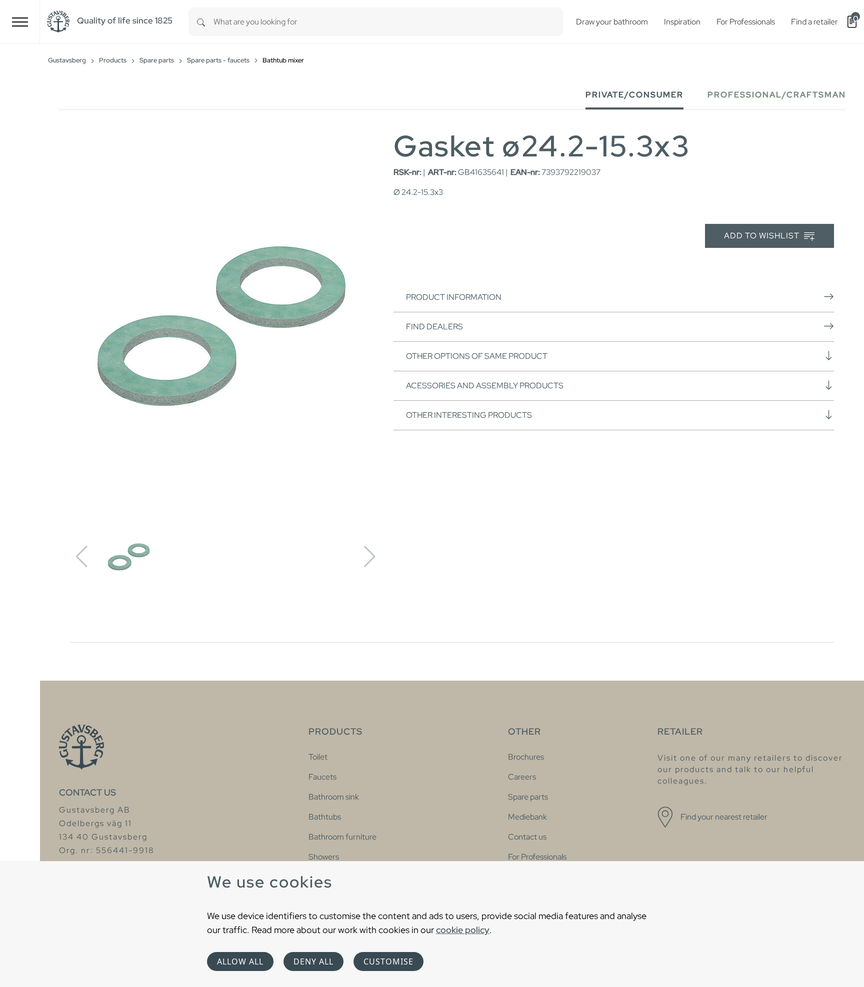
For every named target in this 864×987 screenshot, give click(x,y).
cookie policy (463, 930)
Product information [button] (454, 297)
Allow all (240, 961)
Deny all (314, 961)
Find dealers (434, 326)
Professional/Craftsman (777, 94)
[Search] (201, 21)
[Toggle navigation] (20, 21)
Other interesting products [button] (469, 415)
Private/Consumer (635, 94)
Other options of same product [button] (477, 356)
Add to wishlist (763, 235)
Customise (389, 961)
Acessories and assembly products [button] (485, 385)
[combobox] (388, 21)
